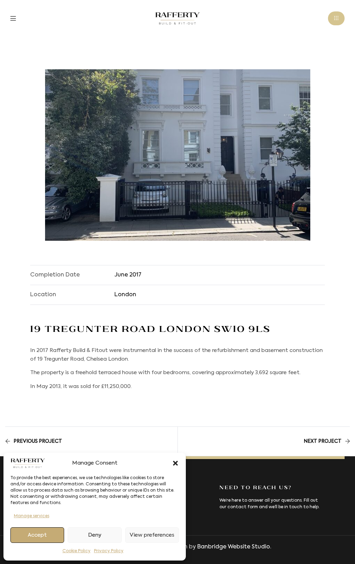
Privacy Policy (108, 551)
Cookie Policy (76, 551)
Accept (37, 535)
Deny (94, 535)
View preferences (152, 535)
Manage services (31, 516)
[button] (175, 463)
